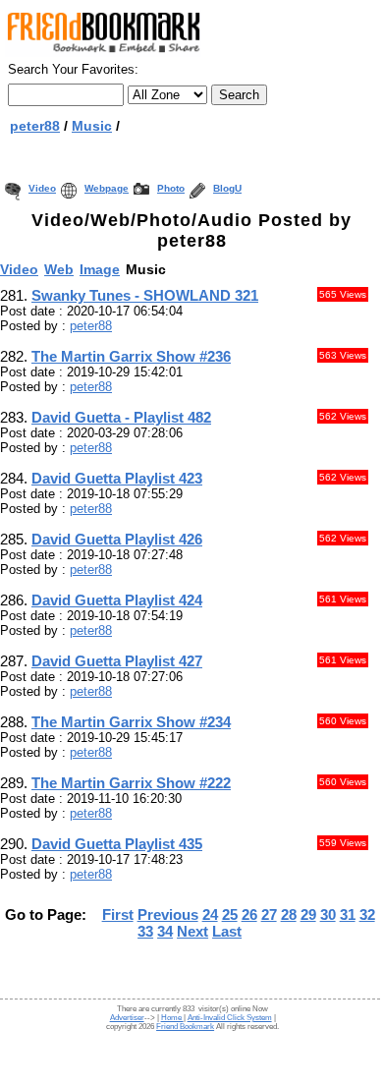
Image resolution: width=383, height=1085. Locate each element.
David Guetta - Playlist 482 (121, 417)
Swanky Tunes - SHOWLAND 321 (144, 295)
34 (165, 931)
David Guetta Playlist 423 (116, 478)
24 (210, 914)
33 (145, 931)
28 (289, 914)
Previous (167, 914)
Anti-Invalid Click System (230, 1017)
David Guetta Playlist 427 (116, 661)
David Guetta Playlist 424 (116, 600)
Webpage (106, 188)
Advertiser (127, 1017)
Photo (171, 188)
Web (59, 269)
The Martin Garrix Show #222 (131, 782)
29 (308, 914)
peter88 (35, 126)
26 (249, 914)
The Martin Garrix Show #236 (131, 356)
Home (172, 1017)
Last (227, 931)
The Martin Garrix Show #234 (131, 722)
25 (230, 914)
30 (328, 914)
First (118, 914)
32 (367, 914)
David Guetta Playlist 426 (116, 539)
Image (100, 269)
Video (42, 188)
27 (269, 914)
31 (348, 914)
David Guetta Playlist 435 (116, 843)
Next (192, 931)
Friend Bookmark (185, 1026)
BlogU (227, 188)
